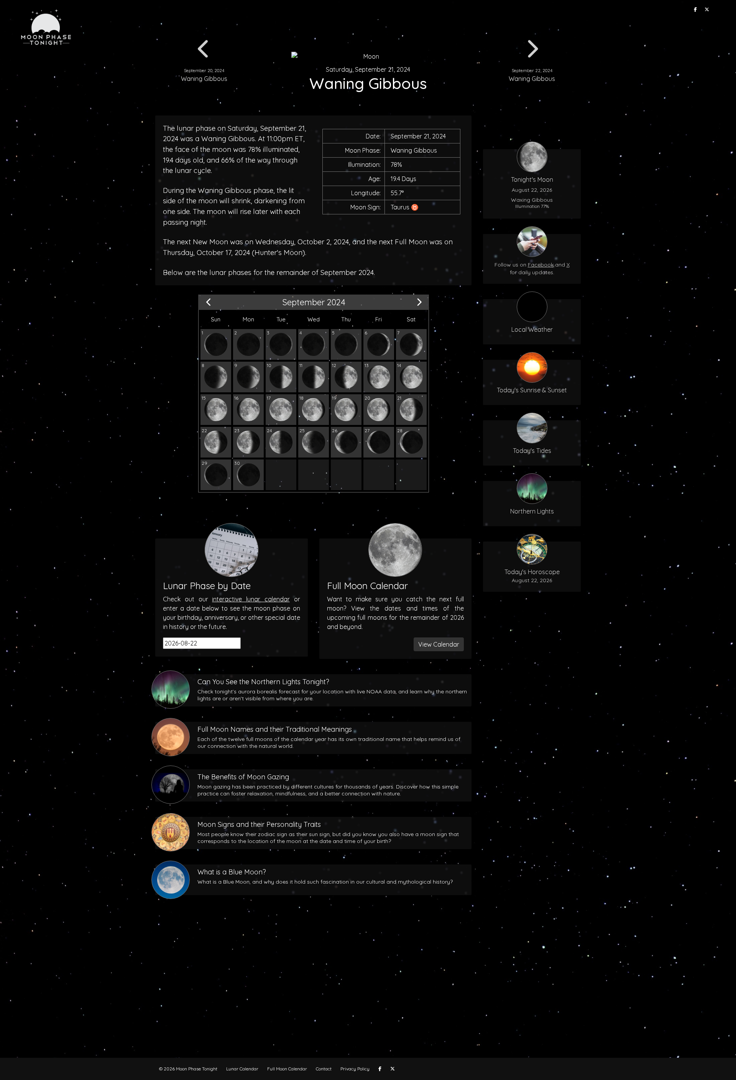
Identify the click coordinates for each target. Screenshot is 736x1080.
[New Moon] (248, 344)
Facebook (541, 264)
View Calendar (438, 644)
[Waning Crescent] (215, 344)
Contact (324, 1069)
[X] (707, 9)
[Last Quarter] (281, 442)
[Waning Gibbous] (313, 409)
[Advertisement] (368, 988)
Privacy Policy (355, 1069)
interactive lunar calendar (251, 599)
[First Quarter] (281, 377)
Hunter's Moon (278, 252)
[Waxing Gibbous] (346, 377)
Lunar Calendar (242, 1069)
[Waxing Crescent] (281, 344)
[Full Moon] (281, 409)
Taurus (400, 207)
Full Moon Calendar (287, 1069)
